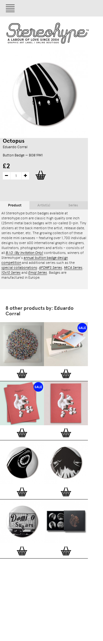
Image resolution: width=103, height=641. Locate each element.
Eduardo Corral (15, 147)
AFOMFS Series (50, 268)
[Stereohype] (48, 33)
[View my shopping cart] (75, 8)
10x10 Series (11, 272)
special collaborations (19, 268)
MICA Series (73, 268)
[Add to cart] (22, 374)
